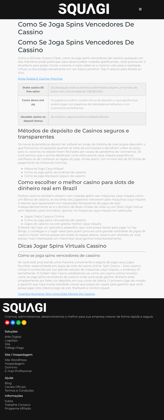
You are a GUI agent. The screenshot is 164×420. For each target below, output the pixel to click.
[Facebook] (12, 322)
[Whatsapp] (18, 322)
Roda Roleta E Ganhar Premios (40, 78)
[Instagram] (24, 322)
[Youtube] (7, 322)
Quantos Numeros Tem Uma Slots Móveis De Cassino (56, 294)
